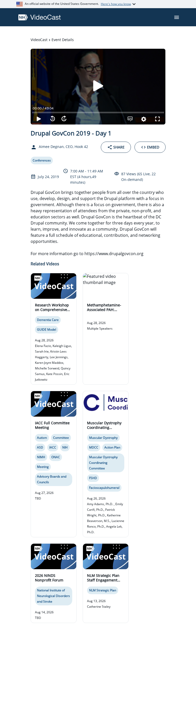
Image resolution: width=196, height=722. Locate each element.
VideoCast (39, 39)
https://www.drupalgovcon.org (113, 253)
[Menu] (177, 17)
